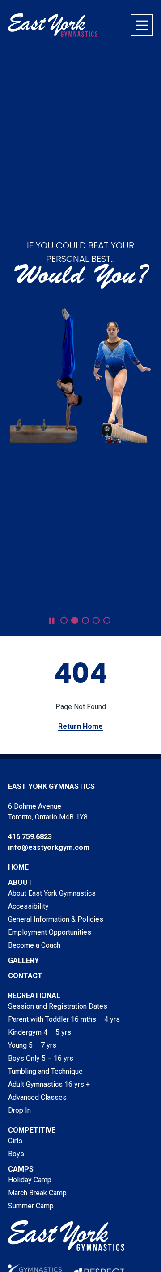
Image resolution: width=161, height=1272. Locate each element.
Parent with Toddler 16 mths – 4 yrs (64, 1019)
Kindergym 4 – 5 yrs (39, 1032)
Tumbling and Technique (45, 1071)
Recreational (34, 995)
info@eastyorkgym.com (48, 847)
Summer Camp (31, 1206)
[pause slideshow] (52, 621)
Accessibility (28, 906)
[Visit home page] (52, 25)
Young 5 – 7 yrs (32, 1045)
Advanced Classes (37, 1097)
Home (18, 867)
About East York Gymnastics (52, 893)
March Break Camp (37, 1193)
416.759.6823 (30, 836)
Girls (15, 1141)
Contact (25, 975)
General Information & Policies (55, 919)
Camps (21, 1169)
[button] (64, 620)
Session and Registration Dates (57, 1006)
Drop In (19, 1110)
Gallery (23, 960)
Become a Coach (34, 945)
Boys (16, 1154)
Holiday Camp (29, 1180)
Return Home (80, 726)
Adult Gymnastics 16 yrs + (49, 1084)
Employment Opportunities (49, 932)
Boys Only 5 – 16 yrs (40, 1058)
